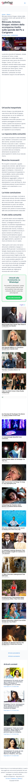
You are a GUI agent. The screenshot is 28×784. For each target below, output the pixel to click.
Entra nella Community (14, 317)
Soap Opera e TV (7, 706)
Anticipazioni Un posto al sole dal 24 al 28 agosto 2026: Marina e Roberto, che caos (13, 771)
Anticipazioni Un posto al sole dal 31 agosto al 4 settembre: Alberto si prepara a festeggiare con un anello (13, 702)
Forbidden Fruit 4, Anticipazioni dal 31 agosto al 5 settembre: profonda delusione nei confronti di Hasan (14, 726)
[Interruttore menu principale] (25, 3)
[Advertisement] (14, 111)
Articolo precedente (14, 672)
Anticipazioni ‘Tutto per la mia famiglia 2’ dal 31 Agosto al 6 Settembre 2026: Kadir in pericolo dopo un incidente (13, 749)
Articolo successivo (14, 675)
